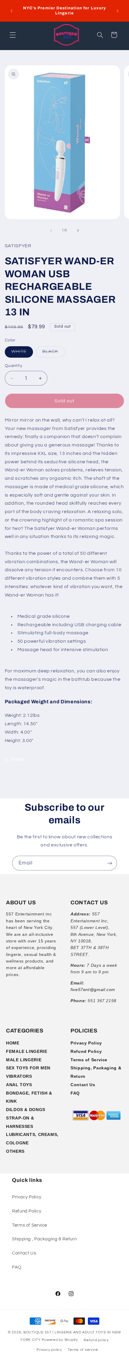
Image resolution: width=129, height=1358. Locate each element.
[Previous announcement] (11, 10)
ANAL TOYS (19, 1084)
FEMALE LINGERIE (26, 1051)
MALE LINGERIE (23, 1059)
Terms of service (83, 1349)
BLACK (53, 353)
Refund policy (96, 1340)
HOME (13, 1043)
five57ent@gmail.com (92, 989)
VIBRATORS (19, 1076)
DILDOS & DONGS (25, 1109)
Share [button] (17, 759)
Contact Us (82, 1084)
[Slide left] (51, 230)
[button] (13, 35)
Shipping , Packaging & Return (44, 1239)
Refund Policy (86, 1051)
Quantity (13, 366)
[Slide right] (78, 230)
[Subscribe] (110, 863)
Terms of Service (88, 1059)
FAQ (75, 1093)
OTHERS (15, 1151)
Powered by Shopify (60, 1340)
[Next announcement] (117, 10)
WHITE (22, 353)
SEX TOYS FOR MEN (28, 1067)
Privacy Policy (86, 1043)
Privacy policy (49, 1349)
